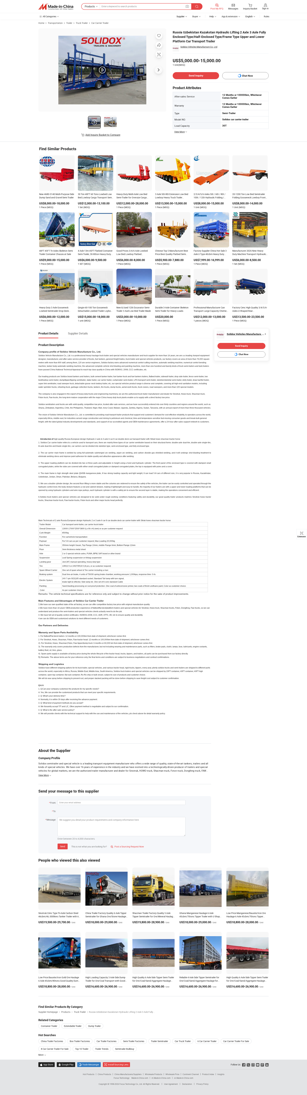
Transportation (55, 22)
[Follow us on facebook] (243, 1064)
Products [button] (90, 6)
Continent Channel (191, 1074)
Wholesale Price (172, 1074)
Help (211, 16)
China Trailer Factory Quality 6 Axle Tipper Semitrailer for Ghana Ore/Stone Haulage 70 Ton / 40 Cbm (105, 916)
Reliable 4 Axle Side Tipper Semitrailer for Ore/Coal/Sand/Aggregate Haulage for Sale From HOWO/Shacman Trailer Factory (200, 981)
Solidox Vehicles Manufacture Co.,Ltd (198, 46)
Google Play (66, 1064)
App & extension (230, 16)
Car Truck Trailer (183, 1041)
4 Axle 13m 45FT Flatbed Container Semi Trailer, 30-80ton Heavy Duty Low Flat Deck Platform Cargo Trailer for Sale (95, 252)
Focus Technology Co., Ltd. (131, 1084)
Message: (51, 819)
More (41, 1054)
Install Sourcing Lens (118, 1064)
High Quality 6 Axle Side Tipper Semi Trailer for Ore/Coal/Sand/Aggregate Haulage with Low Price (153, 981)
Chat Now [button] (247, 75)
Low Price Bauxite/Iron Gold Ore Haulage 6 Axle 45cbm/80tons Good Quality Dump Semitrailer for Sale (58, 981)
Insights (220, 1074)
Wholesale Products (153, 1074)
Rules (266, 16)
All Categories (49, 16)
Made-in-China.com (139, 1078)
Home (41, 22)
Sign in (265, 8)
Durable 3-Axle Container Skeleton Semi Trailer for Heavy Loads (172, 309)
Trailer (69, 22)
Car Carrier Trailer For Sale (236, 1041)
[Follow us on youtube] (257, 1064)
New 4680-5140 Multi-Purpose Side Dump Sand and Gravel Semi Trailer (56, 196)
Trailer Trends (101, 1048)
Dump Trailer (94, 1026)
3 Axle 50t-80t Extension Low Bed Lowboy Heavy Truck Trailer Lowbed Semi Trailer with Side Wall (172, 196)
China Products (104, 1074)
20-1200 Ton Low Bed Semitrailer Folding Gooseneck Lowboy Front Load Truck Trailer (249, 196)
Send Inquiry (196, 75)
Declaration (187, 1084)
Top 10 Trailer (81, 1048)
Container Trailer (49, 1026)
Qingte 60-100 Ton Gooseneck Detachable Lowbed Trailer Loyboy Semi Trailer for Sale (95, 309)
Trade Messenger (89, 1064)
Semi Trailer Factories (133, 1041)
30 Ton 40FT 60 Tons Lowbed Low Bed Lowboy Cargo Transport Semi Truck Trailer (95, 196)
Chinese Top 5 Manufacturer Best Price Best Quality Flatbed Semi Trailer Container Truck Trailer (171, 252)
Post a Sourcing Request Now (127, 846)
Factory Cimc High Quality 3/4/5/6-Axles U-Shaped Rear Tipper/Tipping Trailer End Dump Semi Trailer (249, 309)
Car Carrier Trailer (100, 22)
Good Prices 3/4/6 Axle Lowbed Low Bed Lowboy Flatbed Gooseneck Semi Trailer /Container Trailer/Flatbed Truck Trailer (133, 252)
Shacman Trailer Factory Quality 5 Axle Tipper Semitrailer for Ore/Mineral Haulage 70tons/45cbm (153, 916)
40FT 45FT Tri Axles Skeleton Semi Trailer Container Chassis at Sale (56, 252)
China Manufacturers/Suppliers (128, 1074)
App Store (46, 1064)
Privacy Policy (202, 1084)
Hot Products (88, 1074)
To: (54, 811)
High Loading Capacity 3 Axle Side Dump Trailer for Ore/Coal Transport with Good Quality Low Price (105, 981)
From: (53, 802)
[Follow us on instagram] (253, 1064)
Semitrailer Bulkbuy (124, 1048)
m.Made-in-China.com (161, 1078)
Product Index (208, 1074)
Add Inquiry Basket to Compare (102, 135)
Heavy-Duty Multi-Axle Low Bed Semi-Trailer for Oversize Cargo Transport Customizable (131, 196)
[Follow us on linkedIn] (267, 1064)
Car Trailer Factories (106, 1041)
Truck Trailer (82, 22)
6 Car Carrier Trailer (206, 1041)
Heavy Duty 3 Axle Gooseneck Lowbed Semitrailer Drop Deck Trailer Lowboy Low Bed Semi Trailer (54, 309)
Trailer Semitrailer (159, 1041)
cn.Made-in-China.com (183, 1078)
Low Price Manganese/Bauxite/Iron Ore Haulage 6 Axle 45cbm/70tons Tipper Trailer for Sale (246, 916)
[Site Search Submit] (196, 6)
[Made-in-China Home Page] (55, 6)
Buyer (195, 16)
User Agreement (171, 1084)
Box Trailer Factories (80, 1041)
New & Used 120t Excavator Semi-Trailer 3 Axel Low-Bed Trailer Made (133, 309)
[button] (187, 6)
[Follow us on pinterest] (262, 1064)
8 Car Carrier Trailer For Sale (54, 1048)
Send (62, 846)
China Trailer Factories (52, 1041)
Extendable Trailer (73, 1026)
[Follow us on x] (248, 1064)
